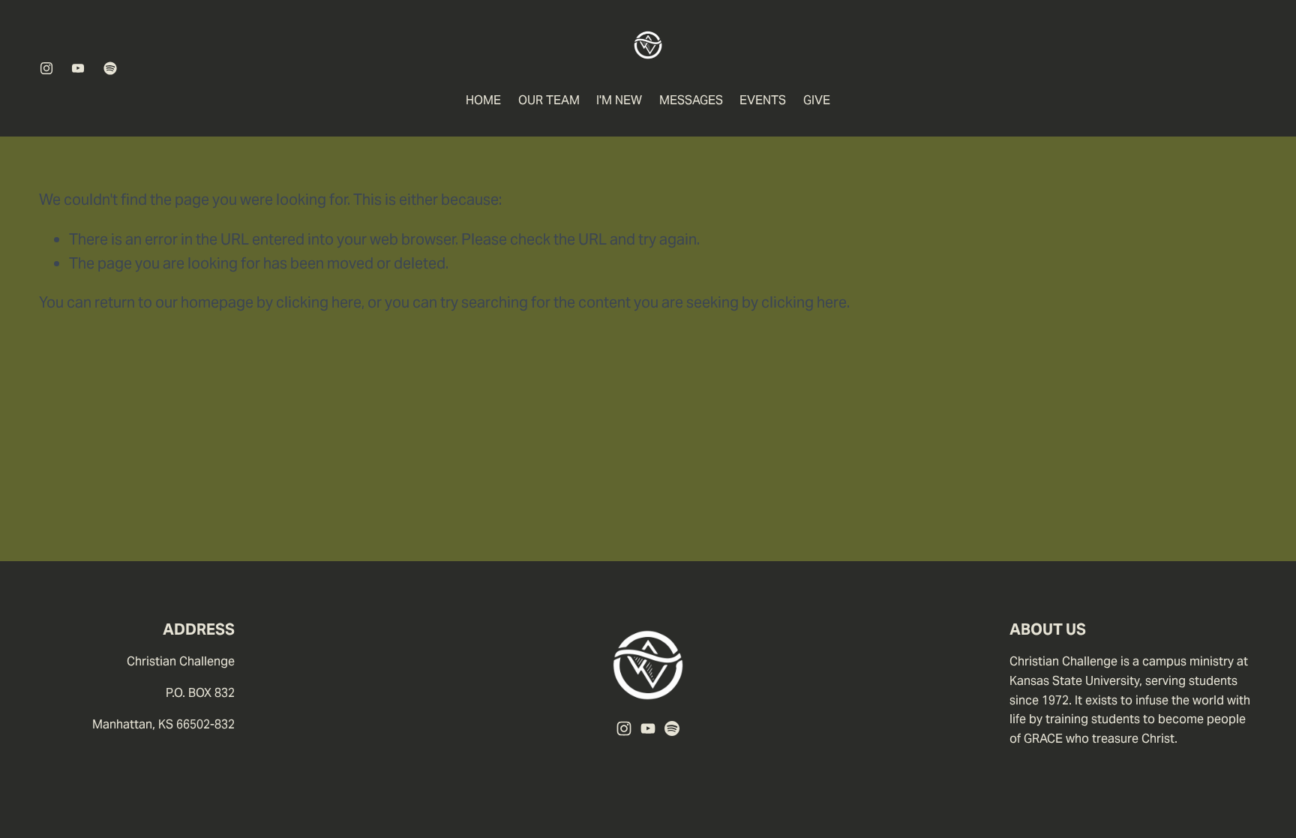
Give (816, 100)
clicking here (319, 302)
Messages (691, 100)
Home (483, 100)
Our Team (549, 100)
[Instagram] (46, 68)
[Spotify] (110, 68)
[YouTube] (78, 68)
